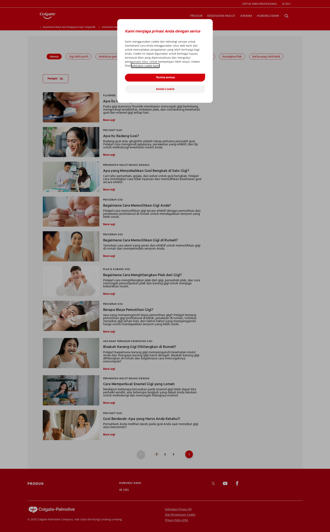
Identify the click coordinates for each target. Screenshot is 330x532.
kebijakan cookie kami (145, 65)
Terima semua (165, 77)
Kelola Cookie (165, 89)
